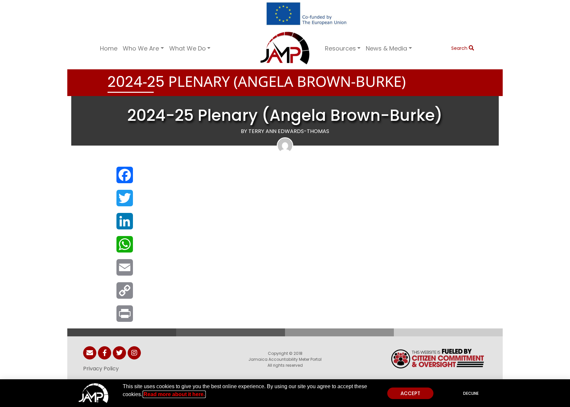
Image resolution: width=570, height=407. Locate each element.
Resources (340, 48)
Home (108, 48)
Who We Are (141, 48)
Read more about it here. (174, 394)
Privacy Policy (101, 368)
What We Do (187, 48)
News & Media (386, 48)
